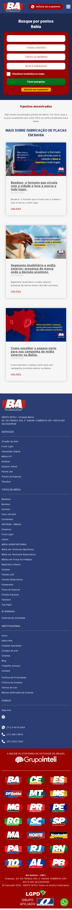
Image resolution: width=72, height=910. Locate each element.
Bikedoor (6, 499)
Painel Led (7, 471)
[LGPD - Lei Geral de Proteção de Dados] (36, 893)
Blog (4, 661)
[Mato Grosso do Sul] (59, 793)
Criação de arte (10, 651)
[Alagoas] (36, 863)
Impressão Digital (11, 451)
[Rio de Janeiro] (36, 849)
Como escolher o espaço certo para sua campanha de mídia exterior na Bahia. (33, 352)
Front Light (7, 446)
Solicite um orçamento (48, 7)
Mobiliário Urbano (11, 564)
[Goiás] (13, 793)
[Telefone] (3, 734)
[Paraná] (36, 807)
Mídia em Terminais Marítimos (18, 549)
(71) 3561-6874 (15, 735)
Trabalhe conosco (11, 666)
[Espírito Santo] (59, 780)
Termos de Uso (9, 687)
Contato (6, 671)
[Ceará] (36, 780)
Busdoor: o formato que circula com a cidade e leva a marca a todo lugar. (34, 186)
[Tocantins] (13, 863)
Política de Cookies (12, 682)
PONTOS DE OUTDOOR (13, 618)
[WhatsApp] (64, 902)
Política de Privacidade (14, 677)
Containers (7, 519)
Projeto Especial (10, 595)
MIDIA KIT (7, 456)
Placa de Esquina (11, 590)
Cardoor (6, 509)
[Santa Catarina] (36, 821)
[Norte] (36, 835)
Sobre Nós (7, 641)
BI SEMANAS (8, 611)
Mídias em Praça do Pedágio (17, 559)
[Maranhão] (13, 835)
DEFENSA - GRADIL (11, 524)
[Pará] (13, 849)
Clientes (6, 656)
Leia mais (16, 208)
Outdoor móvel (9, 466)
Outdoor (6, 461)
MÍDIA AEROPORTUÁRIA (14, 544)
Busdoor (6, 504)
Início (5, 636)
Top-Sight (7, 605)
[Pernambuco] (59, 807)
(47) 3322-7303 (15, 742)
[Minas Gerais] (13, 807)
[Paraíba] (59, 863)
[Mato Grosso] (36, 793)
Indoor (5, 539)
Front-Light (7, 534)
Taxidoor (6, 482)
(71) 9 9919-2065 (16, 727)
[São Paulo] (59, 821)
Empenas (6, 529)
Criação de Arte (10, 441)
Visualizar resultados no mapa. (28, 73)
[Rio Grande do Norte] (59, 849)
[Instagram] (3, 717)
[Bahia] (13, 780)
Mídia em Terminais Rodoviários (19, 554)
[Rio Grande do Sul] (13, 821)
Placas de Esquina (11, 477)
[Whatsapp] (3, 727)
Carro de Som (9, 514)
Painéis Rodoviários (12, 579)
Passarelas (7, 585)
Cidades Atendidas (12, 646)
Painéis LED (8, 574)
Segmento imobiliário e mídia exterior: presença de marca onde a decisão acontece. (33, 269)
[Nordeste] (59, 835)
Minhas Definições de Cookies (17, 692)
